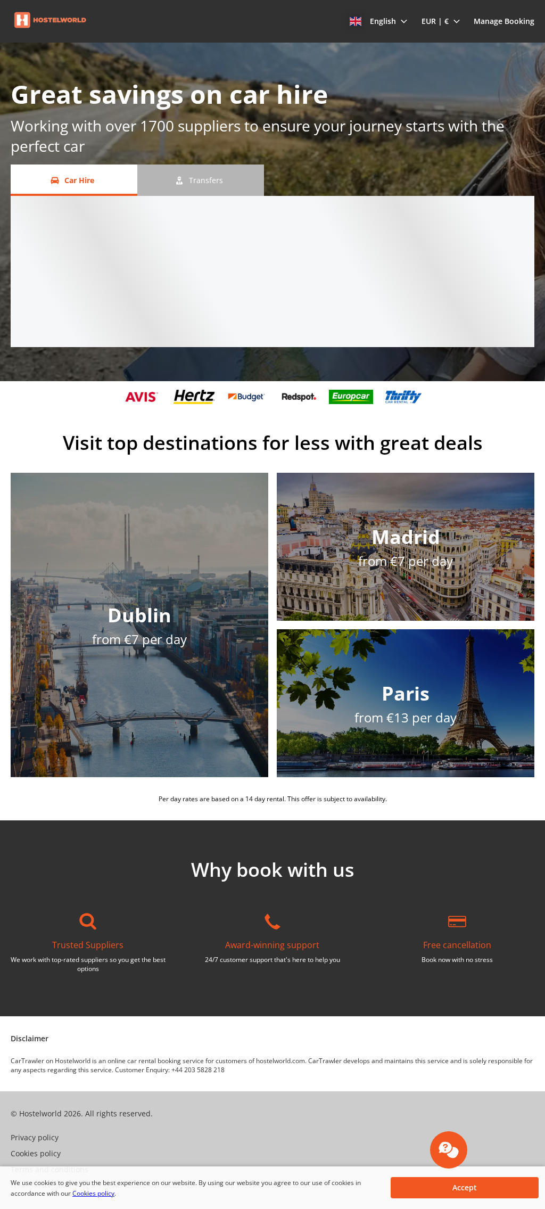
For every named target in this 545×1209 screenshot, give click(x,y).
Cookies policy (93, 1193)
